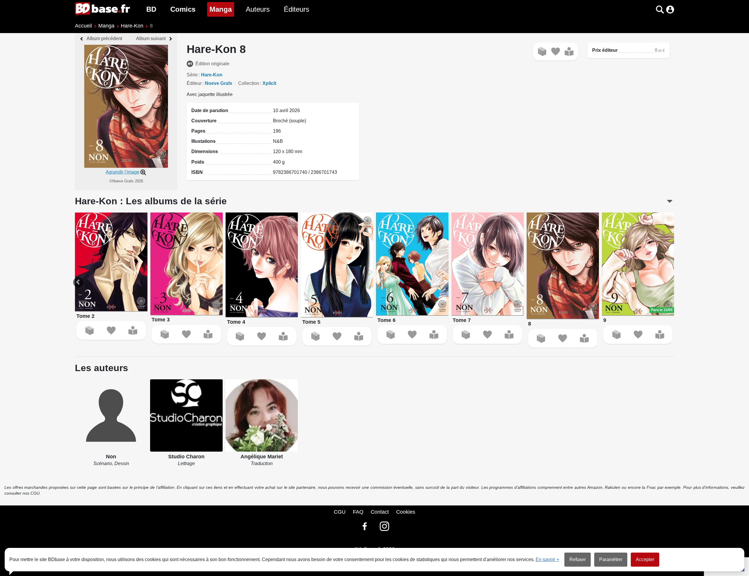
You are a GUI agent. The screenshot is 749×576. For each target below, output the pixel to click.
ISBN (197, 172)
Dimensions (204, 151)
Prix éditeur (605, 50)
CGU (340, 512)
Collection (248, 83)
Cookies (405, 512)
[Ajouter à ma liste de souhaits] (555, 51)
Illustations (203, 141)
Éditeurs (296, 9)
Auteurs (258, 9)
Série (192, 74)
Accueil (83, 26)
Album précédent (104, 38)
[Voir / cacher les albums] (669, 201)
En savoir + (547, 559)
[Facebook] (364, 526)
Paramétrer (610, 559)
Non (111, 457)
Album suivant (151, 38)
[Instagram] (384, 526)
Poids (197, 162)
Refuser (577, 559)
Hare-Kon (132, 26)
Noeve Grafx (218, 83)
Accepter (645, 559)
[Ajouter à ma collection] (542, 51)
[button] (650, 9)
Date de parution (209, 110)
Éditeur (194, 83)
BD (151, 9)
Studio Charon (186, 457)
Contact (380, 512)
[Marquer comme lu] (569, 51)
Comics (182, 9)
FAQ (358, 512)
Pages (198, 130)
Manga (221, 9)
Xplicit (269, 83)
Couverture (204, 120)
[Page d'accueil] (102, 9)
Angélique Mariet (261, 457)
